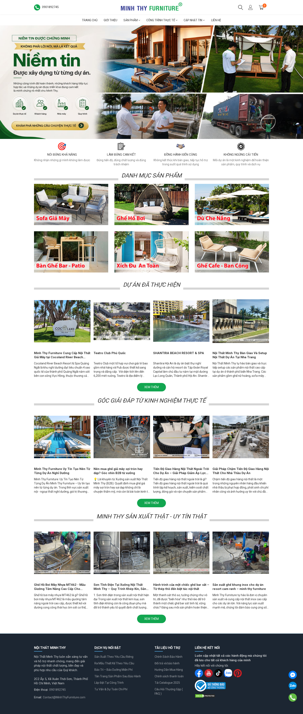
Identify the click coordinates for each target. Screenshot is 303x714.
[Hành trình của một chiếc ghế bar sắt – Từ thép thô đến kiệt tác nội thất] (181, 553)
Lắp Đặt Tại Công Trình (109, 682)
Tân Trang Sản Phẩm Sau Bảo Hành (117, 676)
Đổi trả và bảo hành (167, 663)
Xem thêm (151, 387)
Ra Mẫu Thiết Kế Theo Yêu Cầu (114, 663)
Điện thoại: (41, 690)
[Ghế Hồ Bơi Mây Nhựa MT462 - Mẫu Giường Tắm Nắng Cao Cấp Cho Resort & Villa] (62, 553)
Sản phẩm (130, 20)
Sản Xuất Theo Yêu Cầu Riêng (113, 656)
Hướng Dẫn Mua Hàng (169, 669)
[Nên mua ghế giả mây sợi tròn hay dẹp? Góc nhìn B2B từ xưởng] (122, 437)
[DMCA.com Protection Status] (205, 696)
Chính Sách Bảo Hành (168, 656)
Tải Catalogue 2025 (167, 682)
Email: (38, 697)
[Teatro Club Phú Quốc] (122, 321)
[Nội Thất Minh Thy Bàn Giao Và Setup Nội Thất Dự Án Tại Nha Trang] (241, 321)
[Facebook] (293, 675)
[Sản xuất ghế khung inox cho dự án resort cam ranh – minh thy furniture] (241, 553)
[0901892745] (293, 697)
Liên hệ (216, 20)
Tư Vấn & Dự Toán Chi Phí (110, 689)
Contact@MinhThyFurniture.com (64, 697)
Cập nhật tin (193, 20)
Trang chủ (89, 20)
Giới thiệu (110, 20)
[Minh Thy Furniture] (151, 7)
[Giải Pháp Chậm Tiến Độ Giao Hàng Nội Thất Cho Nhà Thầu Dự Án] (241, 437)
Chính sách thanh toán (169, 676)
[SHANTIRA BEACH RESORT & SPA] (181, 321)
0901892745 (57, 689)
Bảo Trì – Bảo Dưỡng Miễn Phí (113, 669)
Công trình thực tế (161, 20)
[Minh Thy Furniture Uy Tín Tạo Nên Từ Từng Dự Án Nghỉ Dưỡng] (151, 82)
